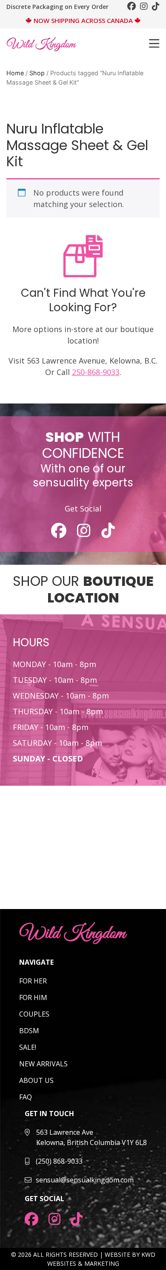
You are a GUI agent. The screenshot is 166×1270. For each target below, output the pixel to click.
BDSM (29, 1030)
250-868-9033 (96, 372)
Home (15, 73)
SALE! (27, 1047)
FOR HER (33, 981)
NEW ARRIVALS (43, 1063)
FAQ (25, 1097)
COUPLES (34, 1014)
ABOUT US (36, 1080)
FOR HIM (33, 997)
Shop (37, 73)
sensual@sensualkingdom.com (85, 1180)
